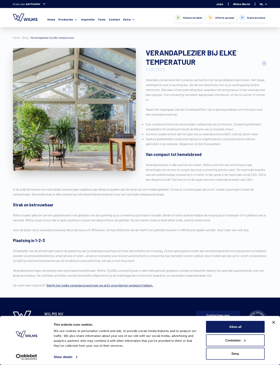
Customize (233, 340)
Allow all (235, 327)
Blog (25, 37)
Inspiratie (87, 19)
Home (51, 19)
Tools (102, 19)
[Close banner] (273, 322)
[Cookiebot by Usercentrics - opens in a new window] (26, 357)
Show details (63, 357)
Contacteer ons (218, 315)
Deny (235, 353)
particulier (33, 4)
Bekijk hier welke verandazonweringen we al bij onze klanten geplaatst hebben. (100, 285)
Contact (114, 19)
